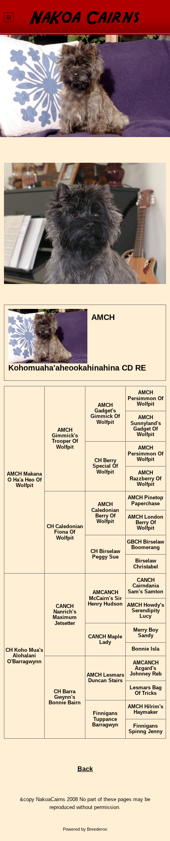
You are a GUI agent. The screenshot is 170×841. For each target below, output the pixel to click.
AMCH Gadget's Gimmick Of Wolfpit (105, 413)
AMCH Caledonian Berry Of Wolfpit (105, 512)
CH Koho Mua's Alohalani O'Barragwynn (24, 655)
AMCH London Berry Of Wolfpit (145, 522)
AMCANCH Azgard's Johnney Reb (146, 668)
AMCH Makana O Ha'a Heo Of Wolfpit (24, 479)
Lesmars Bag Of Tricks (146, 690)
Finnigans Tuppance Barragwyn (105, 719)
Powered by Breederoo (85, 829)
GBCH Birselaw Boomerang (145, 544)
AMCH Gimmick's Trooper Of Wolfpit (65, 438)
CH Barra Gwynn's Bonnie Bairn (65, 697)
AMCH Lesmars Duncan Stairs (105, 677)
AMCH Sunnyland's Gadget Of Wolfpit (145, 425)
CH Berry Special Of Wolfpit (105, 466)
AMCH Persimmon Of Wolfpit (145, 398)
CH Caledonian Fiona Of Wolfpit (65, 532)
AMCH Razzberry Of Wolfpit (145, 478)
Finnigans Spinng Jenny (145, 728)
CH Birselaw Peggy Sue (105, 554)
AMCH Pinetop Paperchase (145, 500)
